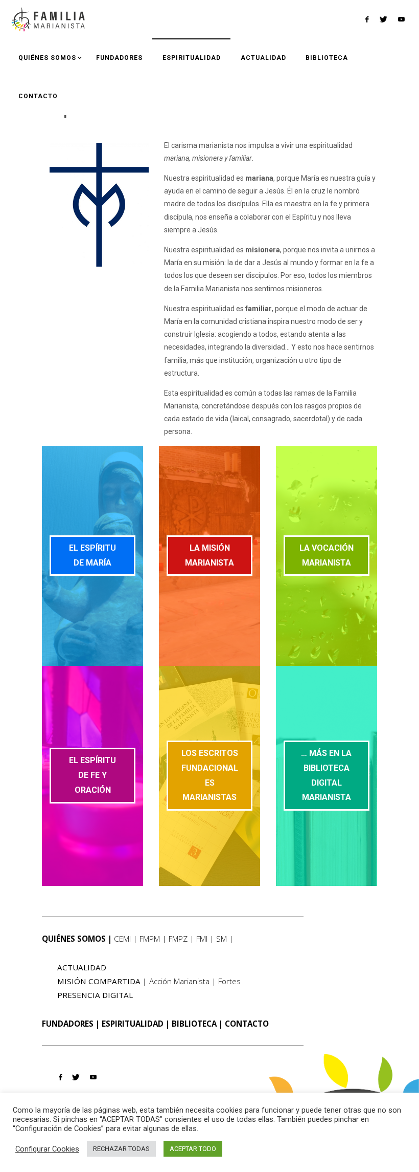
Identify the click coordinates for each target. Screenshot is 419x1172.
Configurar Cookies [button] (47, 1149)
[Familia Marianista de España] (47, 19)
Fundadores (68, 1023)
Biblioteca (194, 1023)
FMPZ (178, 939)
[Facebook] (367, 19)
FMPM (149, 939)
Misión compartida (99, 981)
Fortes (229, 981)
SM (221, 939)
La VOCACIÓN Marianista (326, 555)
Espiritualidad (133, 1023)
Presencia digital (95, 995)
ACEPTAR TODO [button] (193, 1149)
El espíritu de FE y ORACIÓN (92, 775)
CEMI (122, 939)
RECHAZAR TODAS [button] (121, 1149)
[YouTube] (401, 19)
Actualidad (81, 967)
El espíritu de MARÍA (92, 555)
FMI (201, 939)
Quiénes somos (74, 939)
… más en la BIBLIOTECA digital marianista (326, 775)
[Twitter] (383, 19)
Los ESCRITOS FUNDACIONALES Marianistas (209, 775)
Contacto (247, 1023)
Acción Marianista (179, 981)
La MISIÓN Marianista (209, 555)
